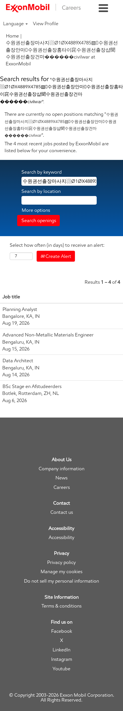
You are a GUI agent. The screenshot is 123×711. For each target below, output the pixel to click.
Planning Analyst (20, 309)
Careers (61, 487)
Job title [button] (11, 296)
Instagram (61, 659)
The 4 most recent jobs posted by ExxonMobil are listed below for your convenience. (57, 147)
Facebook (61, 631)
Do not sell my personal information (61, 581)
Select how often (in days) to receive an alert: (57, 245)
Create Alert (57, 256)
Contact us (61, 512)
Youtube (61, 668)
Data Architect (18, 360)
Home (12, 36)
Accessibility (61, 537)
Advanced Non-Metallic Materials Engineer (48, 335)
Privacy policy (61, 562)
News (61, 478)
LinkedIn (61, 650)
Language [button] (14, 23)
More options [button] (36, 210)
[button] (103, 8)
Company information (61, 468)
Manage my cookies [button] (61, 571)
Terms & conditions (61, 606)
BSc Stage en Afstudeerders (32, 386)
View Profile (45, 23)
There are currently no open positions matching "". (61, 124)
